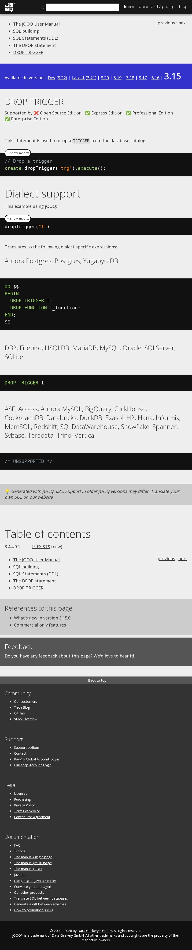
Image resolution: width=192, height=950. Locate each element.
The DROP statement (34, 45)
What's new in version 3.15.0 (42, 618)
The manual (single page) (33, 857)
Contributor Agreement (32, 817)
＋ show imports (17, 153)
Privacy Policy (24, 805)
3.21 (91, 77)
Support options (27, 747)
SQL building (26, 31)
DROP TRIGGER (28, 52)
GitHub (19, 713)
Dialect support (43, 193)
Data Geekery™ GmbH (95, 930)
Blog (183, 6)
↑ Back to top (96, 680)
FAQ (17, 845)
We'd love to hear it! (114, 656)
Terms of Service (27, 811)
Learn (129, 6)
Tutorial (20, 851)
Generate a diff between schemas (40, 904)
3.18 (130, 77)
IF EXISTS (41, 546)
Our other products (29, 892)
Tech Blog (22, 707)
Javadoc (20, 874)
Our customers (25, 701)
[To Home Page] (10, 11)
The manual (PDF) (28, 868)
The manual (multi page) (33, 863)
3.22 (62, 77)
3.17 (143, 77)
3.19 (118, 77)
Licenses (20, 793)
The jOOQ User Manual (36, 24)
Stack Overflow (25, 719)
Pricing (156, 6)
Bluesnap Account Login (33, 765)
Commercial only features (40, 625)
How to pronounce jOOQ (33, 910)
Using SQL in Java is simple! (35, 880)
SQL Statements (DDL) (35, 38)
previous (166, 23)
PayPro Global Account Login (36, 759)
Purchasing (22, 799)
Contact (20, 753)
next (182, 23)
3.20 (105, 77)
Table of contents (48, 533)
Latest (78, 77)
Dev (51, 77)
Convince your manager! (32, 886)
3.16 (155, 77)
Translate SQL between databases (41, 898)
